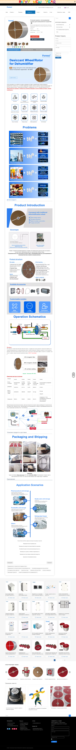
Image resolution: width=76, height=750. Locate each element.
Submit (58, 57)
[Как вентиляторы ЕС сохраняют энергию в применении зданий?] (15, 696)
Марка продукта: (33, 30)
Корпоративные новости (37, 728)
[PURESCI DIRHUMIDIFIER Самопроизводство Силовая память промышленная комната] (64, 586)
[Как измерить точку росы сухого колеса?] (60, 696)
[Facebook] (58, 7)
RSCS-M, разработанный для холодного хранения (37, 634)
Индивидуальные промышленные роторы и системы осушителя (23, 653)
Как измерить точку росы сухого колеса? (59, 708)
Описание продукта (13, 49)
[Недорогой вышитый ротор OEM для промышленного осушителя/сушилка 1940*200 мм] (11, 645)
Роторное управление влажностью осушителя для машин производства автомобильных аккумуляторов (50, 679)
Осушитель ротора (11, 723)
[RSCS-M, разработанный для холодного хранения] (38, 626)
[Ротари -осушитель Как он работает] (51, 586)
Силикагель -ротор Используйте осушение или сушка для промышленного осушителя (25, 679)
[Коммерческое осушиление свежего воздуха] (64, 604)
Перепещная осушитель (12, 572)
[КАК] (24, 626)
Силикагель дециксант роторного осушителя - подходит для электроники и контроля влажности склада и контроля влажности (11, 614)
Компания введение (27, 49)
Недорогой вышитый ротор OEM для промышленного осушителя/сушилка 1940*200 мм (11, 653)
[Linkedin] (60, 7)
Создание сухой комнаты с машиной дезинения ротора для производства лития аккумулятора (38, 679)
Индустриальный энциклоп (38, 729)
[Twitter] (11, 729)
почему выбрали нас (37, 723)
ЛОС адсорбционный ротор (12, 725)
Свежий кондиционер (24, 723)
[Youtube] (13, 729)
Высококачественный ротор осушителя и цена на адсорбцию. (13, 679)
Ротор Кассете (10, 724)
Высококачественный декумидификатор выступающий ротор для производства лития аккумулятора (63, 634)
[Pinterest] (16, 729)
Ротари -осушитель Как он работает (50, 594)
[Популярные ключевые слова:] (36, 8)
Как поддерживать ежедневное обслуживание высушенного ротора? (37, 709)
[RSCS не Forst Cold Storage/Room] (11, 626)
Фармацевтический (23, 728)
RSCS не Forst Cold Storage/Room (8, 634)
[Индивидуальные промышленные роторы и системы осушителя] (24, 645)
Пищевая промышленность (25, 729)
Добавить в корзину (38, 39)
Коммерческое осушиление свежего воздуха (64, 614)
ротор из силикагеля (47, 570)
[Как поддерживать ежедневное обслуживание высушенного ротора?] (38, 696)
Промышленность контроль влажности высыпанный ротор (19, 568)
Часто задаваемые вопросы (43, 49)
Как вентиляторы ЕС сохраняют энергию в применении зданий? (14, 709)
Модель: (31, 28)
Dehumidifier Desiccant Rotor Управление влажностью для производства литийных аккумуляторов (64, 653)
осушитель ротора (24, 570)
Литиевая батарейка (24, 724)
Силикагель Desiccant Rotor (35, 570)
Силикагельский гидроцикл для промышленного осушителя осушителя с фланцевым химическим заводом (51, 653)
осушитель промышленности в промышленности (28, 572)
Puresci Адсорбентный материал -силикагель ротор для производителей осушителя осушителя (37, 653)
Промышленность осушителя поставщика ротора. (17, 566)
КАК (19, 633)
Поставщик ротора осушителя (13, 570)
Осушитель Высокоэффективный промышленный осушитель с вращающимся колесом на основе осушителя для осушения (24, 594)
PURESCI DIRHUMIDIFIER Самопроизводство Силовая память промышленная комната (64, 594)
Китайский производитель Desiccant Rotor (40, 568)
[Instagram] (14, 729)
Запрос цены (35, 36)
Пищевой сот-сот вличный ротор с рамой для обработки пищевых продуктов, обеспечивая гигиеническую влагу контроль (38, 594)
